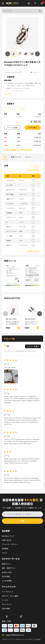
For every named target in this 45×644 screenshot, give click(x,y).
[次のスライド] (37, 53)
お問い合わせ (7, 540)
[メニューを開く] (3, 3)
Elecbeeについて (8, 536)
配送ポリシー (7, 564)
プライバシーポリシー (10, 544)
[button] (29, 3)
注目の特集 (6, 608)
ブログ (4, 553)
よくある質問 (7, 581)
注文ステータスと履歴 (10, 596)
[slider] (11, 360)
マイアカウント (7, 592)
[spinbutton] (15, 109)
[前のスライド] (7, 53)
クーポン (5, 600)
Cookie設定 (37, 639)
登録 (22, 521)
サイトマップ (7, 604)
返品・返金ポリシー (9, 568)
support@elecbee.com (15, 635)
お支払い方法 (7, 572)
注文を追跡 (6, 576)
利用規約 (5, 549)
